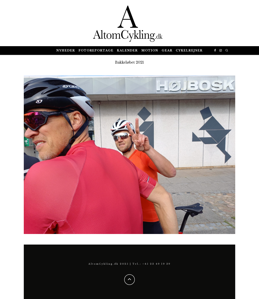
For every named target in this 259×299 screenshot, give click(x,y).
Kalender (127, 50)
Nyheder (65, 50)
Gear (167, 50)
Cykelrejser (189, 50)
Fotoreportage (96, 50)
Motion (149, 50)
